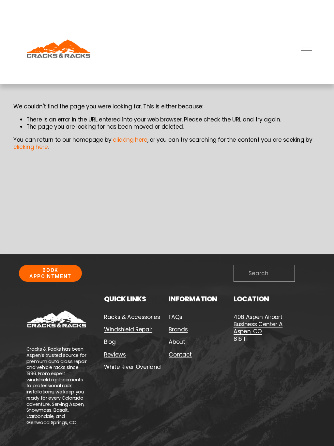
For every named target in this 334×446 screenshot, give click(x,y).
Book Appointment (50, 273)
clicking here (130, 140)
